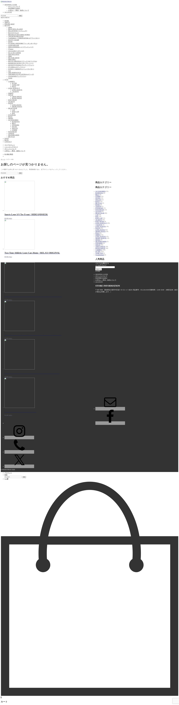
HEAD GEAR (12, 108)
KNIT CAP (15, 111)
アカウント (8, 473)
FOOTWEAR (12, 131)
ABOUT (7, 22)
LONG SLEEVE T (14, 88)
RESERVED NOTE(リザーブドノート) (20, 63)
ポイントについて (14, 6)
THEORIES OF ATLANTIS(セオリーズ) (21, 74)
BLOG (6, 140)
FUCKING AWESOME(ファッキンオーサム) (22, 43)
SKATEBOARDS (13, 135)
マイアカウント (9, 145)
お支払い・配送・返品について (18, 10)
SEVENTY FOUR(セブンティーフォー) (21, 65)
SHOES (10, 118)
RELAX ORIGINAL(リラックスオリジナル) (22, 61)
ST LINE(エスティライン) (16, 67)
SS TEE (14, 83)
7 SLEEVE (15, 91)
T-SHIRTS (11, 81)
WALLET (15, 128)
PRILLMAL (12, 59)
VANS (10, 78)
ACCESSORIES (13, 120)
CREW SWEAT (17, 96)
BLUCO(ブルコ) (13, 33)
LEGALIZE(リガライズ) (16, 51)
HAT (13, 113)
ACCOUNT (8, 12)
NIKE (10, 56)
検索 (20, 15)
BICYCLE (11, 137)
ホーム (3, 159)
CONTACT (8, 142)
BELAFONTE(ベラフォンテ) (17, 31)
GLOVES (98, 211)
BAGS (10, 116)
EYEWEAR (12, 115)
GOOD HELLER (13, 45)
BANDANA (16, 121)
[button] (5, 17)
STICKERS (15, 125)
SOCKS (14, 126)
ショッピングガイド (11, 147)
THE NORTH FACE (14, 72)
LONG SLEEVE (17, 90)
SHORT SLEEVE (100, 238)
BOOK (97, 205)
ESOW (10, 41)
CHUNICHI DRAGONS (15, 36)
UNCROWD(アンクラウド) (17, 76)
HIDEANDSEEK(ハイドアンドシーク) (20, 47)
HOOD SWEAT (17, 98)
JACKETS (11, 101)
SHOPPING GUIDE (10, 4)
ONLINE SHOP (9, 24)
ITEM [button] (6, 80)
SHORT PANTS (17, 106)
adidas (10, 27)
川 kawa (10, 49)
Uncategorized (99, 255)
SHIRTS (10, 93)
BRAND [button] (7, 26)
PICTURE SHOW (13, 58)
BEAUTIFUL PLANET (15, 29)
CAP (13, 110)
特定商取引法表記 (14, 8)
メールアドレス (101, 265)
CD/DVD (11, 133)
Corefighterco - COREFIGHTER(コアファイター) (23, 38)
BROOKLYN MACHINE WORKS (19, 34)
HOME (6, 21)
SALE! (6, 138)
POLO (14, 86)
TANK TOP (15, 85)
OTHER (14, 130)
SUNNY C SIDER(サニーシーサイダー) (21, 69)
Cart (6, 479)
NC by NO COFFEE (14, 53)
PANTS (10, 103)
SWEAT (10, 95)
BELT (14, 123)
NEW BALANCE (13, 54)
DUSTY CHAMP (13, 40)
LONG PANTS (16, 105)
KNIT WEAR (12, 100)
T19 (9, 71)
